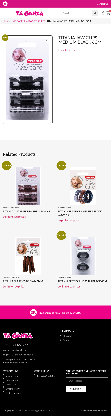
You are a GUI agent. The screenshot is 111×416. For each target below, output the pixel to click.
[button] (6, 13)
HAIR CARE (17, 21)
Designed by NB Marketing (94, 410)
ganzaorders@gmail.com (15, 350)
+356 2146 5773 (16, 345)
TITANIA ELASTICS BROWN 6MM (23, 281)
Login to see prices (68, 50)
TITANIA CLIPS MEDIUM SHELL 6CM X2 (26, 211)
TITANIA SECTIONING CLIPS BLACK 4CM (82, 281)
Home (6, 21)
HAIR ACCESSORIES (34, 21)
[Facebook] (5, 3)
